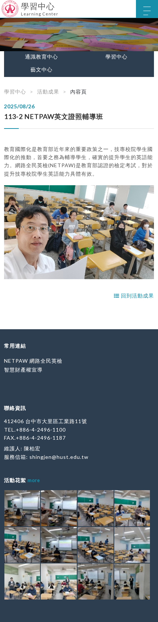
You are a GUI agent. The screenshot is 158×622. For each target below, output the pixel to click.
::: (3, 5)
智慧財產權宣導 (23, 369)
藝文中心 (41, 69)
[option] (79, 34)
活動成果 (48, 91)
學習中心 (116, 56)
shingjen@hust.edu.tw (59, 457)
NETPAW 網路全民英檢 (33, 361)
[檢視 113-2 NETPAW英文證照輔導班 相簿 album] (22, 581)
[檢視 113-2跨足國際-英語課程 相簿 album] (22, 508)
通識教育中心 (41, 56)
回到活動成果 (136, 295)
